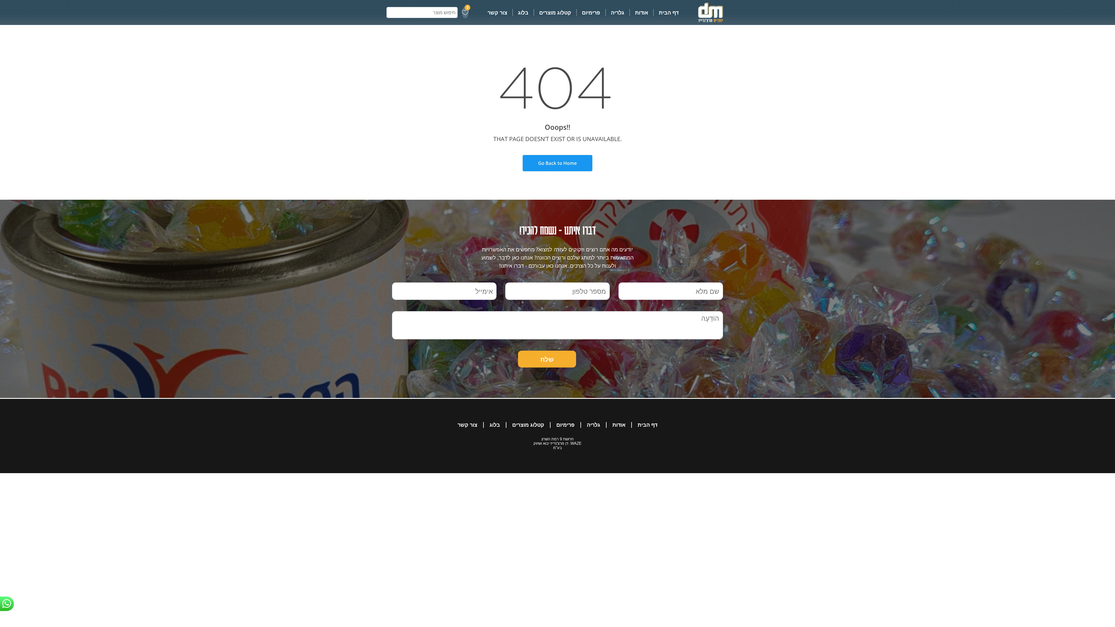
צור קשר (497, 12)
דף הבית (669, 12)
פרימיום (591, 12)
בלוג (523, 12)
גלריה (617, 12)
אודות (641, 12)
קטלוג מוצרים (555, 12)
